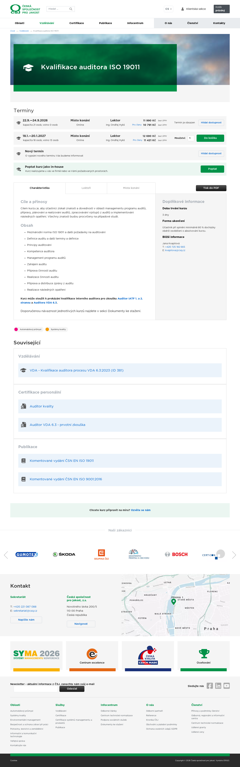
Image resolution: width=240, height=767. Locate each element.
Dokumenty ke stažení (124, 311)
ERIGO (226, 760)
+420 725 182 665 (175, 247)
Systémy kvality (58, 329)
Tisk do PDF (211, 188)
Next (235, 555)
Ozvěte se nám (141, 510)
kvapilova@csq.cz (175, 250)
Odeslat (72, 688)
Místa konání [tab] (131, 188)
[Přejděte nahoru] (233, 760)
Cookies (13, 760)
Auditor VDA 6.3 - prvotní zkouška (57, 425)
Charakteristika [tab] (39, 188)
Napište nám (26, 620)
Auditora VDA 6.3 (45, 302)
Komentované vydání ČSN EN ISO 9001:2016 (66, 479)
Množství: (180, 138)
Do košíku (210, 138)
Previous (4, 555)
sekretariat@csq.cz (25, 611)
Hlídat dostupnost (211, 123)
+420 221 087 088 (24, 606)
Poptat (212, 169)
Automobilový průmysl (30, 329)
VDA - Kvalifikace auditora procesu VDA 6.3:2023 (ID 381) (77, 370)
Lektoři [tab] (86, 188)
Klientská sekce (196, 9)
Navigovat (81, 624)
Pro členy (137, 125)
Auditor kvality (42, 406)
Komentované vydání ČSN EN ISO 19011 (62, 460)
